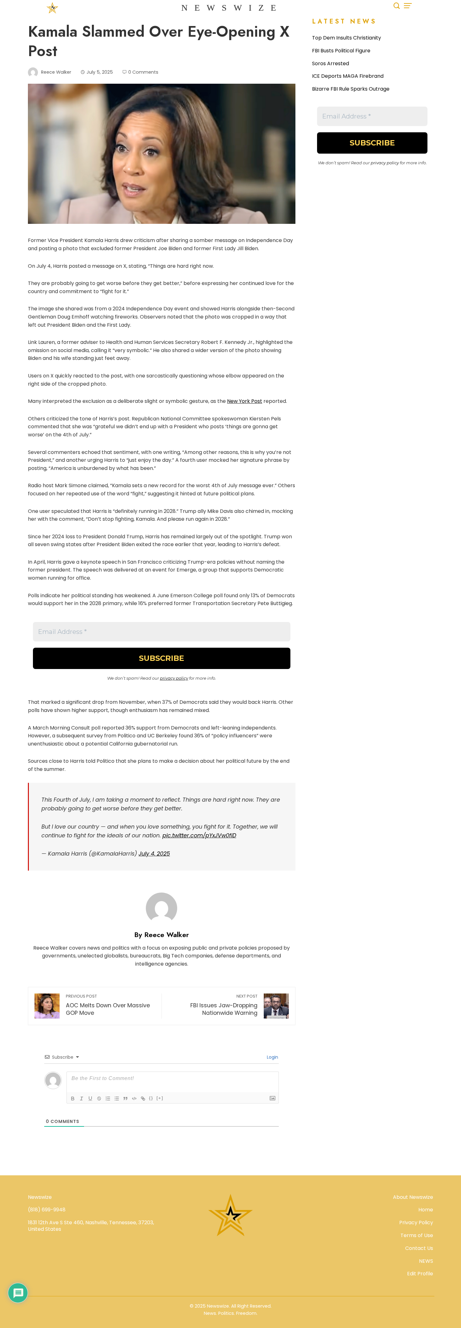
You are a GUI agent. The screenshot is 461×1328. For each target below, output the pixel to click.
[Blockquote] (125, 1098)
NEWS (426, 1261)
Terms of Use (416, 1235)
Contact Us (419, 1248)
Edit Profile (420, 1273)
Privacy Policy (416, 1222)
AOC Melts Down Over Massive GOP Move (108, 1005)
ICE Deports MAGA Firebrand (348, 76)
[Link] (143, 1098)
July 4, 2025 (154, 853)
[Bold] (72, 1098)
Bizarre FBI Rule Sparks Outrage (350, 88)
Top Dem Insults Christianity (346, 37)
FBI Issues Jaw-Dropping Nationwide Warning (223, 1005)
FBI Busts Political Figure (341, 50)
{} (151, 1098)
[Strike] (99, 1098)
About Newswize (413, 1197)
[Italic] (81, 1098)
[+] (159, 1098)
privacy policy (174, 678)
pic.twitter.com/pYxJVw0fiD (199, 835)
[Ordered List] (107, 1098)
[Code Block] (134, 1098)
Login (272, 1057)
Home (425, 1209)
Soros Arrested (330, 63)
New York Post (244, 401)
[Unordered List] (116, 1098)
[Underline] (90, 1098)
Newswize (232, 8)
